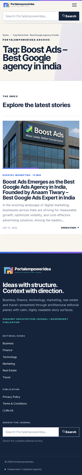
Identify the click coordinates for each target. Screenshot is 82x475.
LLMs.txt (8, 410)
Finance (7, 350)
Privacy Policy (11, 396)
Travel (6, 377)
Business (8, 343)
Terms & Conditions (15, 403)
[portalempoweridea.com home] (35, 5)
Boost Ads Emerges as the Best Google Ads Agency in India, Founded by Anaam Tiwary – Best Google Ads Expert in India (39, 190)
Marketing (9, 363)
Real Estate (10, 370)
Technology (10, 357)
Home (6, 35)
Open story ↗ (70, 227)
